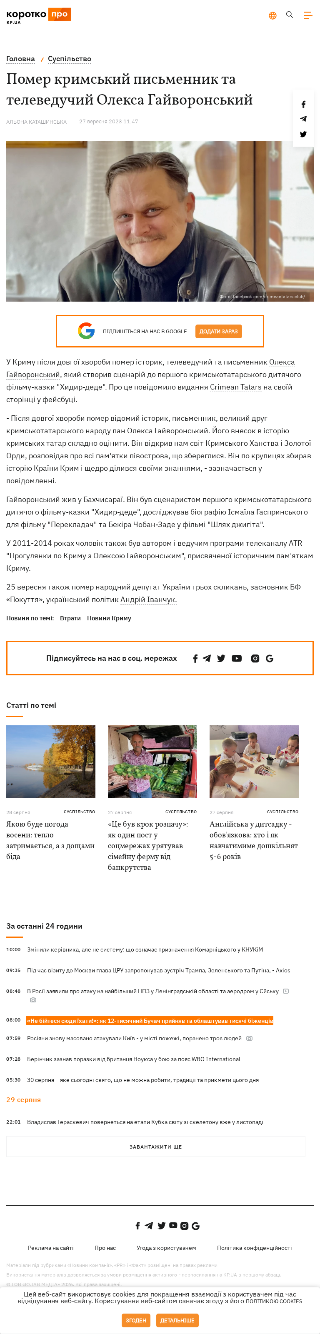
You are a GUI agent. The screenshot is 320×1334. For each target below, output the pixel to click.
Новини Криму (109, 618)
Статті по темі (31, 705)
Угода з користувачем (166, 1248)
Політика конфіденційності (254, 1248)
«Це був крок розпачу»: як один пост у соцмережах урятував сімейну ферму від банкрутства (148, 846)
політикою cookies (274, 1301)
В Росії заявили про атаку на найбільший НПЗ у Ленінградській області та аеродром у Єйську (153, 991)
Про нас (105, 1248)
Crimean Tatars (236, 387)
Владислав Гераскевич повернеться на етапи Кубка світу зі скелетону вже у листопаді (145, 1122)
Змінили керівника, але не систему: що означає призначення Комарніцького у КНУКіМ (145, 949)
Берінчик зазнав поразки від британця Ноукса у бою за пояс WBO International (133, 1059)
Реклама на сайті (51, 1248)
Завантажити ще (156, 1147)
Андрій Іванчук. (148, 599)
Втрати (70, 618)
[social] (195, 658)
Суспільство (79, 811)
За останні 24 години (44, 926)
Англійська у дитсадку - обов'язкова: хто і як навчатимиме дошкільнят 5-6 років (254, 840)
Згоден (136, 1320)
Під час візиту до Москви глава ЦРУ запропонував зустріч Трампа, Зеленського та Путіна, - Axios (158, 970)
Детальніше (177, 1320)
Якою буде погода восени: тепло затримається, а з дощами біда (50, 840)
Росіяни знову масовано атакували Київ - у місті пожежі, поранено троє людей (134, 1038)
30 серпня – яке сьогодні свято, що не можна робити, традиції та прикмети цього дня (143, 1080)
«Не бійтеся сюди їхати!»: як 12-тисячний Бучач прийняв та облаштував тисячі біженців (150, 1020)
